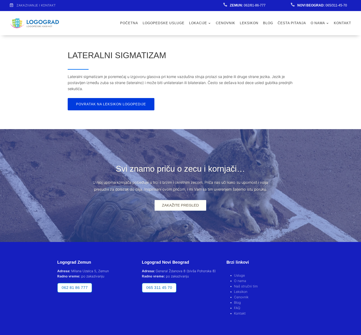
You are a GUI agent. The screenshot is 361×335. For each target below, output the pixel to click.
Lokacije (198, 23)
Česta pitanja (292, 23)
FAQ (237, 308)
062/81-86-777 (255, 5)
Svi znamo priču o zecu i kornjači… (180, 168)
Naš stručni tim (246, 286)
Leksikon (249, 23)
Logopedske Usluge (163, 23)
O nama (318, 23)
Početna (129, 23)
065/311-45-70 (336, 5)
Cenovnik (225, 23)
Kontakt (342, 23)
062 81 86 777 (75, 287)
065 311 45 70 (159, 287)
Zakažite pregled (180, 205)
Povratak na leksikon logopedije (111, 104)
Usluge (239, 275)
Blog (268, 23)
